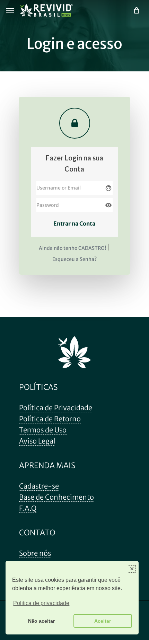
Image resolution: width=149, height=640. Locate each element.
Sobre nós (35, 553)
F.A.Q (27, 508)
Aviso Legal (37, 441)
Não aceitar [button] (41, 621)
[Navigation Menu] (10, 10)
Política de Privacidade (55, 407)
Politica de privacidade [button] (41, 603)
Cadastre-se (39, 486)
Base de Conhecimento (56, 497)
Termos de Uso (43, 430)
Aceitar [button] (102, 621)
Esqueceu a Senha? (74, 259)
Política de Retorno (50, 418)
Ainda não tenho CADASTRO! (72, 248)
